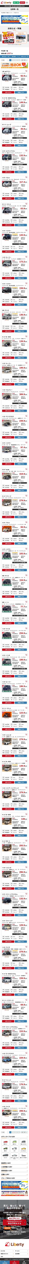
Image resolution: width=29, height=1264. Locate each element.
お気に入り (23, 56)
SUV (14, 1150)
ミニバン (5, 1157)
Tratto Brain (21, 1259)
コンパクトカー (23, 1150)
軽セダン (5, 1144)
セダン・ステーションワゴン (14, 1158)
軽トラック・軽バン (23, 1157)
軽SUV (5, 1150)
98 (22, 60)
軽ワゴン (14, 1144)
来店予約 (22, 2)
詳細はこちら (21, 92)
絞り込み (4, 56)
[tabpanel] (8, 37)
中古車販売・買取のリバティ (7, 12)
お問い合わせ (8, 92)
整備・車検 (16, 2)
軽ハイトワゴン (23, 1144)
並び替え (14, 56)
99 (24, 60)
